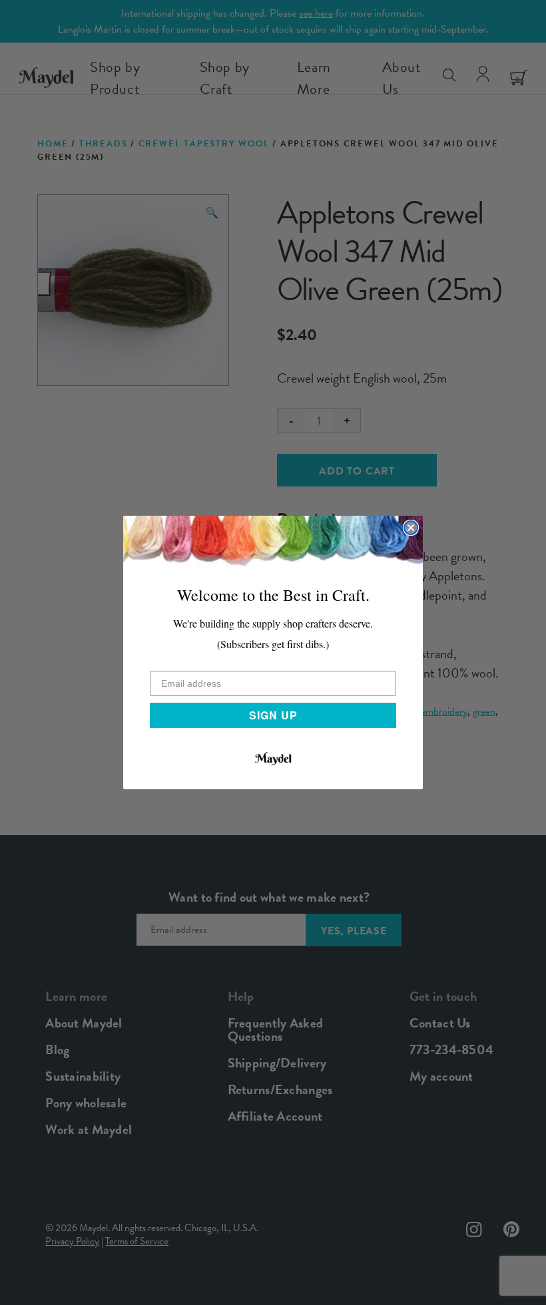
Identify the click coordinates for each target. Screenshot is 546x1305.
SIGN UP (273, 715)
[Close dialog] (410, 527)
